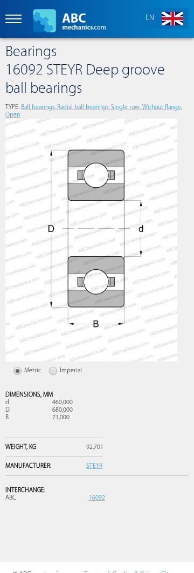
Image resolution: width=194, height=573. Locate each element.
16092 (97, 498)
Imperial (71, 370)
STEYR (94, 466)
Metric (32, 370)
